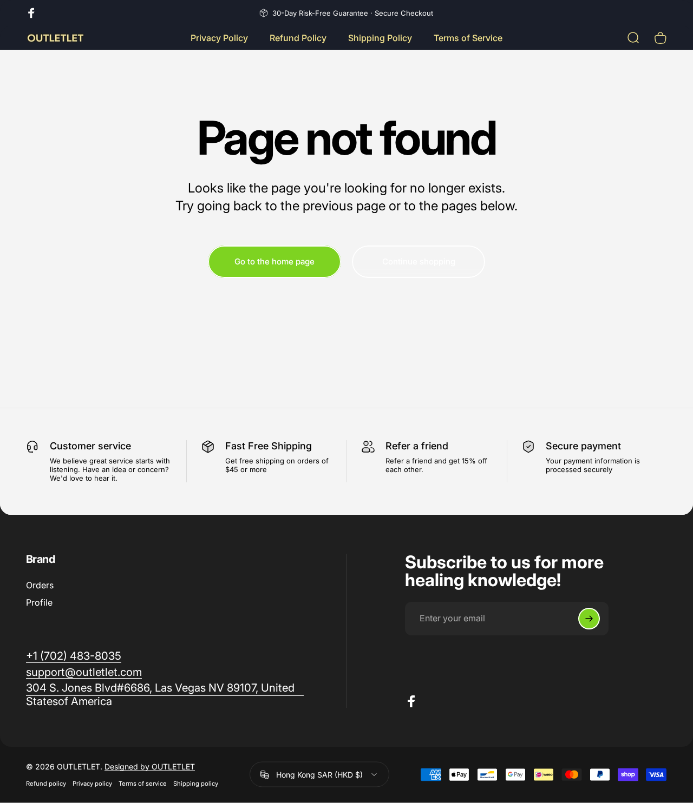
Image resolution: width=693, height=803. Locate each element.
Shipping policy (195, 783)
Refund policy (46, 783)
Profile (39, 602)
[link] (73, 655)
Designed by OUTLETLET (149, 766)
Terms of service (143, 783)
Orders (40, 585)
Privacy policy (92, 783)
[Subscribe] (589, 618)
